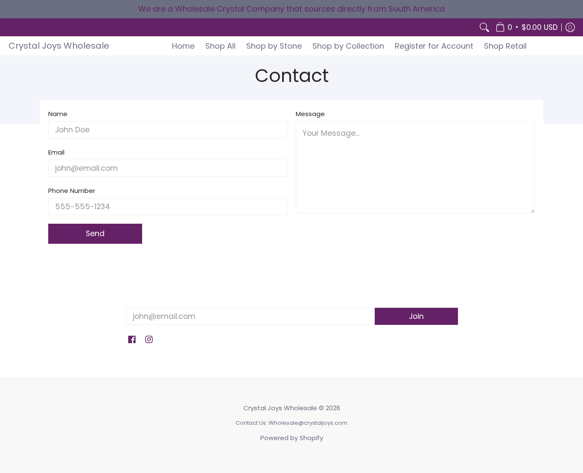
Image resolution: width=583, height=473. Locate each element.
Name (57, 113)
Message (310, 113)
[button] (527, 27)
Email (56, 152)
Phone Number (71, 190)
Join (416, 316)
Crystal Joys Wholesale (59, 46)
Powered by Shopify (291, 437)
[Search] (484, 27)
